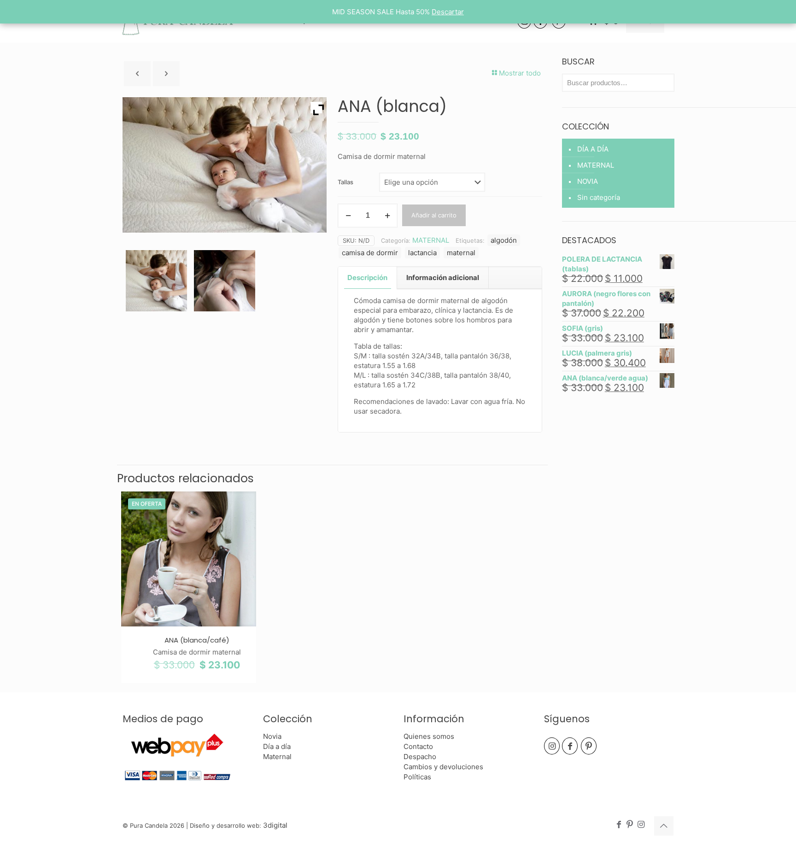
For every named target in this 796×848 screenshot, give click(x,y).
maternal (461, 252)
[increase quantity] (387, 215)
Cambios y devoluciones (443, 766)
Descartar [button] (448, 11)
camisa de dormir (370, 252)
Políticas (417, 776)
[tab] (367, 278)
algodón (504, 240)
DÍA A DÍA (593, 149)
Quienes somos (429, 736)
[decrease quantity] (348, 215)
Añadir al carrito (434, 215)
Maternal (277, 756)
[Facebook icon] (619, 824)
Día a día (277, 746)
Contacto (418, 746)
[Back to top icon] (663, 826)
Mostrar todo (520, 73)
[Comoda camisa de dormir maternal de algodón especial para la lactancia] (156, 280)
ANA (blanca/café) (196, 640)
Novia (272, 736)
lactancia (422, 252)
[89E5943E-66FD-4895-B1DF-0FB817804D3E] (224, 280)
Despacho (420, 756)
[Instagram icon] (641, 824)
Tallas (345, 182)
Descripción (367, 277)
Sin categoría (598, 197)
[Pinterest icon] (630, 824)
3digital (275, 825)
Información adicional (442, 277)
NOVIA (587, 181)
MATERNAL (430, 240)
